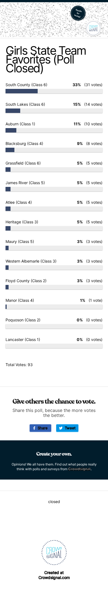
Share (41, 428)
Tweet (69, 428)
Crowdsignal (79, 469)
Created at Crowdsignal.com (54, 575)
